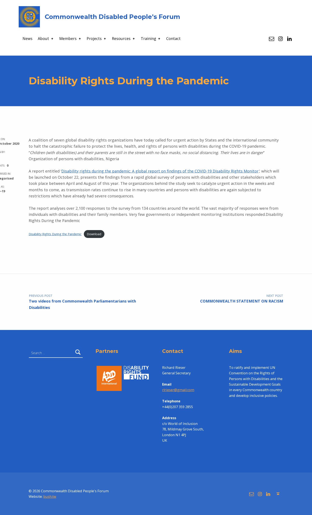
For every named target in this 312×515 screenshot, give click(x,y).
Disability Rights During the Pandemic (55, 234)
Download (94, 234)
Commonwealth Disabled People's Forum (112, 16)
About (43, 38)
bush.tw (49, 496)
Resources (121, 38)
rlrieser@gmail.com (178, 390)
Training (148, 38)
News (27, 38)
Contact (173, 38)
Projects (94, 38)
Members (68, 38)
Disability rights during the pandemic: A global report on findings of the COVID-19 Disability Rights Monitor (160, 171)
